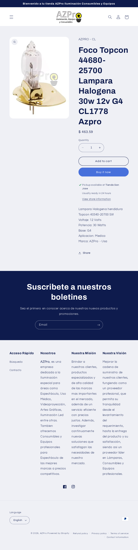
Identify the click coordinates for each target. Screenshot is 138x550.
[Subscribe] (99, 324)
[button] (11, 17)
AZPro (43, 533)
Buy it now (103, 172)
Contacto (15, 370)
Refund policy (80, 533)
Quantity (84, 140)
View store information (96, 199)
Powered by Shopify (58, 533)
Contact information (118, 537)
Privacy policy (99, 533)
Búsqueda (16, 362)
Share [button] (86, 253)
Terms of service (120, 533)
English (17, 520)
